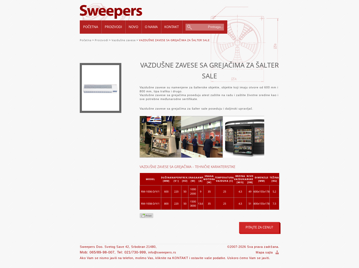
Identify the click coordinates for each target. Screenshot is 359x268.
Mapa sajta (264, 252)
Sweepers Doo (111, 8)
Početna (90, 27)
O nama (151, 27)
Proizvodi (113, 27)
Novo (133, 27)
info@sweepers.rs (162, 252)
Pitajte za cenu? (259, 227)
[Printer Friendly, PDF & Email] (146, 217)
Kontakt (171, 27)
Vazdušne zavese (124, 40)
